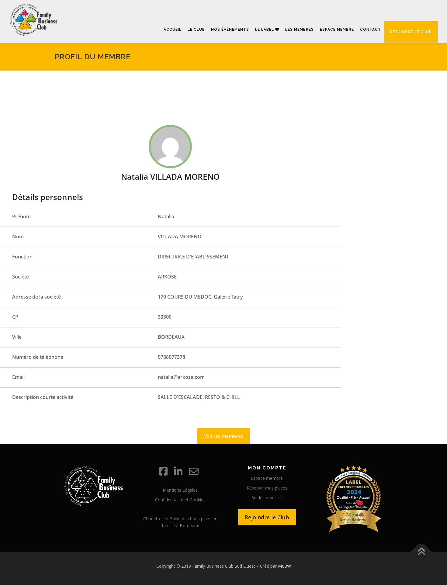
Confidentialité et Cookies (180, 500)
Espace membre (337, 29)
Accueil (173, 29)
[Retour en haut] (421, 552)
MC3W (284, 566)
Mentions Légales (180, 490)
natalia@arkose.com (181, 377)
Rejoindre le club (411, 32)
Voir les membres (223, 436)
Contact (370, 29)
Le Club (196, 29)
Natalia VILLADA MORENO (170, 176)
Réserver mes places (267, 488)
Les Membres (299, 29)
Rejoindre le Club (267, 517)
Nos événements (230, 29)
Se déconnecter (266, 497)
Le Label (265, 29)
